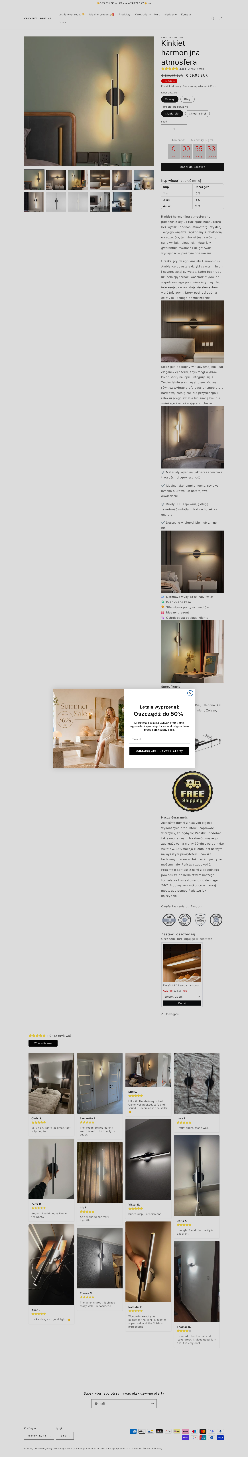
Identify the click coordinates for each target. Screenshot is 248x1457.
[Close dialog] (190, 693)
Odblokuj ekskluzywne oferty (159, 750)
